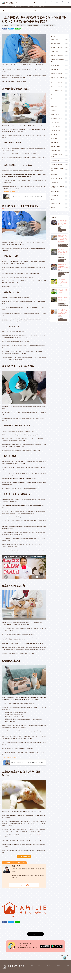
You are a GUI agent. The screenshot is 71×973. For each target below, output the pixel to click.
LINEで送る (17, 28)
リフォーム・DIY (59, 122)
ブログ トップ (35, 934)
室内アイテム (59, 106)
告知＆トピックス (58, 174)
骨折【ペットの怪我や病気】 (58, 82)
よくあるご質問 (66, 965)
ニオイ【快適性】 (59, 39)
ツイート (11, 28)
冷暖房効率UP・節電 (59, 150)
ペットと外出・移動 (59, 126)
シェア (5, 28)
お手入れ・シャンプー (59, 203)
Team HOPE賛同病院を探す (24, 856)
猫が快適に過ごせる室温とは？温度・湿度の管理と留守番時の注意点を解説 (62, 252)
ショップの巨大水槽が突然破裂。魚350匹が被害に (62, 291)
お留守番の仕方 (59, 195)
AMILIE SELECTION (58, 191)
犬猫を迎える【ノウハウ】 (59, 118)
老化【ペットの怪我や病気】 (59, 87)
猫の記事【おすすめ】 (59, 146)
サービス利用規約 (57, 965)
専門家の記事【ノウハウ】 (59, 178)
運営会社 (32, 965)
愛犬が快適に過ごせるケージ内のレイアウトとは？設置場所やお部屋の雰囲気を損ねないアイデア (62, 312)
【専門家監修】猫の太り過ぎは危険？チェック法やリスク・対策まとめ (26, 196)
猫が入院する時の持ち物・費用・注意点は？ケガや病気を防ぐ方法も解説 (27, 762)
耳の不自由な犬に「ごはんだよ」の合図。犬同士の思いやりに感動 (62, 282)
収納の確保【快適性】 (58, 69)
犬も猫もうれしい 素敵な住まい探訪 (58, 187)
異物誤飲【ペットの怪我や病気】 (59, 78)
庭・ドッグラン (58, 138)
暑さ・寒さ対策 (59, 142)
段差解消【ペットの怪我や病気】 (58, 60)
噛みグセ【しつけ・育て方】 (58, 55)
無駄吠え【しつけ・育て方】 (59, 47)
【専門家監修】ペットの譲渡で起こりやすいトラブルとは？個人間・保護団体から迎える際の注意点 (63, 238)
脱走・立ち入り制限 (59, 130)
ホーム (3, 6)
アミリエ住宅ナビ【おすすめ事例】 (59, 169)
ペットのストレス (59, 160)
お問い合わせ (49, 965)
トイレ (59, 102)
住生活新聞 (59, 110)
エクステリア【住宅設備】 (58, 73)
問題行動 (59, 207)
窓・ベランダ (59, 134)
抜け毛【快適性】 (59, 51)
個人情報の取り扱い (40, 965)
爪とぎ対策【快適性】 (58, 65)
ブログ (7, 6)
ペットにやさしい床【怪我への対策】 (59, 155)
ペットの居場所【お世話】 (59, 90)
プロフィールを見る (24, 885)
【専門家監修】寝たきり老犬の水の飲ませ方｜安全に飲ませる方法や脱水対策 (63, 267)
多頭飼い (58, 199)
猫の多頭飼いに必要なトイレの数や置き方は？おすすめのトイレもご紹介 (62, 222)
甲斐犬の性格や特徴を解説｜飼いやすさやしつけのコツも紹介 (63, 299)
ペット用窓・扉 (58, 182)
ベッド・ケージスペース (59, 164)
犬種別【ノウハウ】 (59, 114)
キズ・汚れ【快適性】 (59, 43)
